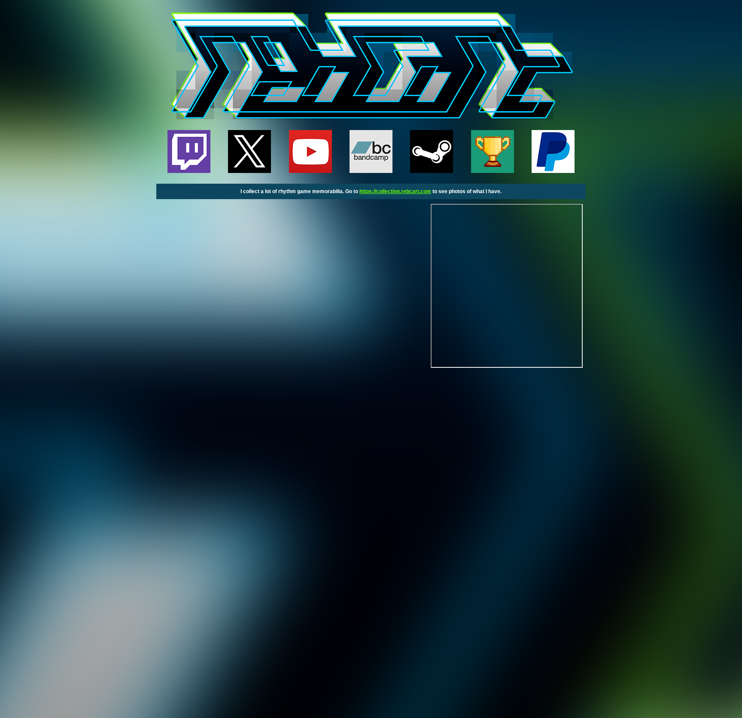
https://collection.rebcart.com (395, 191)
